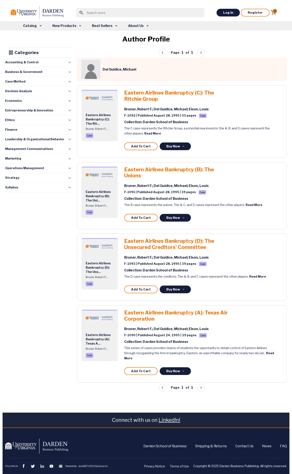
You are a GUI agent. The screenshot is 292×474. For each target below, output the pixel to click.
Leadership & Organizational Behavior (34, 139)
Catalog (30, 26)
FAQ (283, 446)
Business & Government (24, 72)
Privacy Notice (154, 466)
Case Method (15, 81)
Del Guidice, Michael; (171, 109)
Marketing (13, 158)
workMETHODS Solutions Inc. (93, 466)
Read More (152, 133)
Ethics (10, 120)
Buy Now (173, 146)
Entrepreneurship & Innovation (29, 110)
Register (255, 13)
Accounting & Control (21, 62)
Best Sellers (102, 26)
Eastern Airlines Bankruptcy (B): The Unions (169, 173)
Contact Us (244, 446)
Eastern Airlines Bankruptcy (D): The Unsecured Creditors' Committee (169, 244)
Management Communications (29, 149)
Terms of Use (179, 466)
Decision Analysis (18, 91)
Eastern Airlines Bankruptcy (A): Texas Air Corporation (176, 316)
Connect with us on (146, 420)
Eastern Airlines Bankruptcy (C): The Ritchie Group (169, 96)
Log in (228, 13)
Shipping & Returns (211, 446)
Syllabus (11, 187)
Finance (11, 129)
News (266, 446)
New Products (64, 26)
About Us (136, 26)
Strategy (12, 177)
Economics (13, 100)
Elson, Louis (199, 109)
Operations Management (24, 168)
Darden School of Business (165, 446)
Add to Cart (141, 146)
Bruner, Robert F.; (139, 109)
